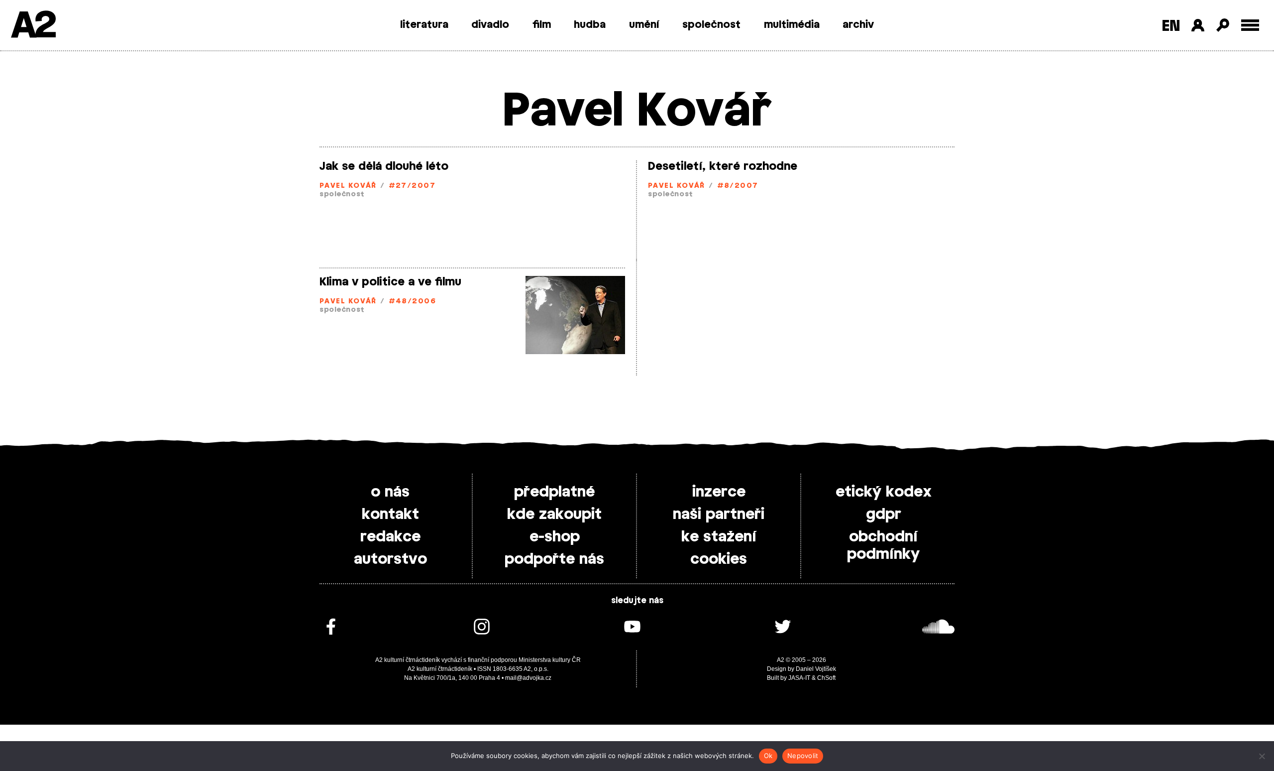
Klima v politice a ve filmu (390, 282)
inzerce (718, 492)
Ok (768, 756)
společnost (711, 24)
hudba (590, 24)
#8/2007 (737, 186)
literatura (424, 24)
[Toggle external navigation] (1250, 25)
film (541, 24)
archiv (858, 24)
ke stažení (718, 536)
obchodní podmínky (883, 545)
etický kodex (884, 492)
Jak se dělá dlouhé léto (383, 166)
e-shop (555, 536)
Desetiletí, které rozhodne (722, 166)
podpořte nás (554, 559)
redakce (390, 536)
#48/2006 (412, 301)
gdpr (883, 514)
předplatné (554, 492)
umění (644, 24)
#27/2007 (412, 186)
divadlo (490, 24)
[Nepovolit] (1262, 756)
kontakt (390, 514)
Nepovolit (802, 756)
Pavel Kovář (348, 186)
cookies (718, 559)
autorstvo (390, 559)
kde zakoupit (554, 514)
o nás (390, 492)
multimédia (792, 24)
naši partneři (718, 514)
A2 (32, 26)
